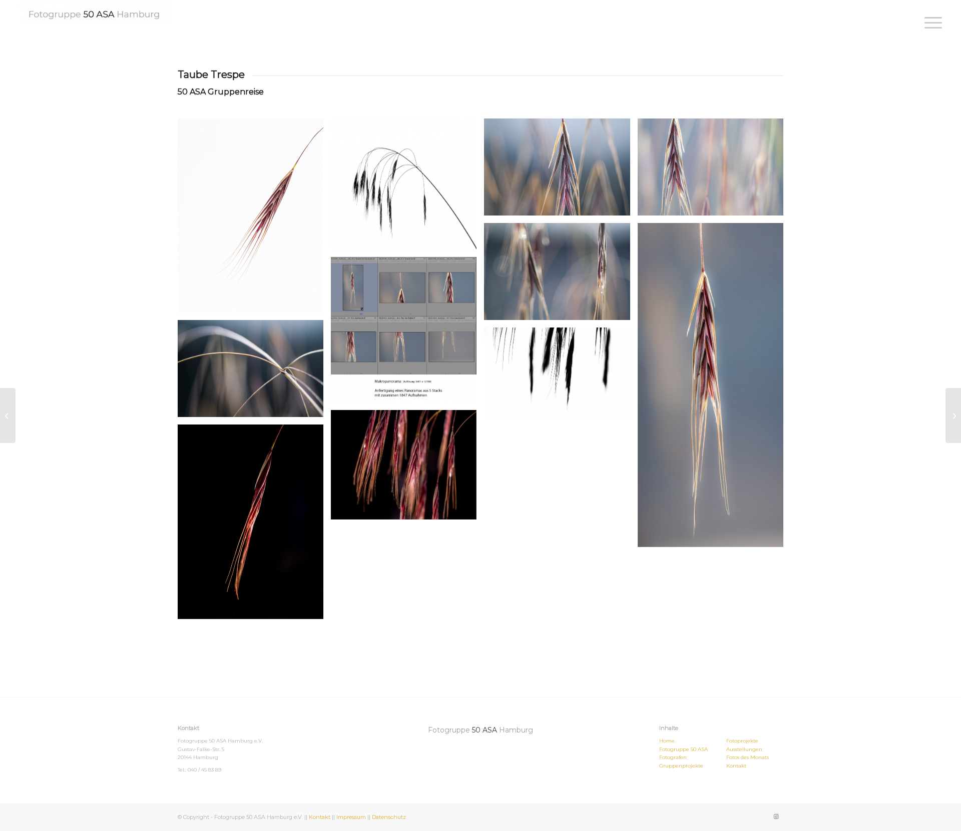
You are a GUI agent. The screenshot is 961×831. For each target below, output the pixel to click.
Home (667, 741)
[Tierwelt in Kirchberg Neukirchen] (953, 415)
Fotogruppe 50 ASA (683, 749)
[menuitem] (930, 22)
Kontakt (736, 765)
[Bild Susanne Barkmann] (254, 219)
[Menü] (930, 22)
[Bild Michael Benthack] (560, 377)
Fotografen (673, 757)
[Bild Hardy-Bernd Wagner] (407, 187)
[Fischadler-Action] (8, 415)
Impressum (351, 817)
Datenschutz (389, 817)
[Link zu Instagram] (775, 816)
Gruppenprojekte (681, 765)
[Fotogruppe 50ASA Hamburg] (94, 12)
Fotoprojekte (742, 741)
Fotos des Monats (747, 757)
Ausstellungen (744, 749)
